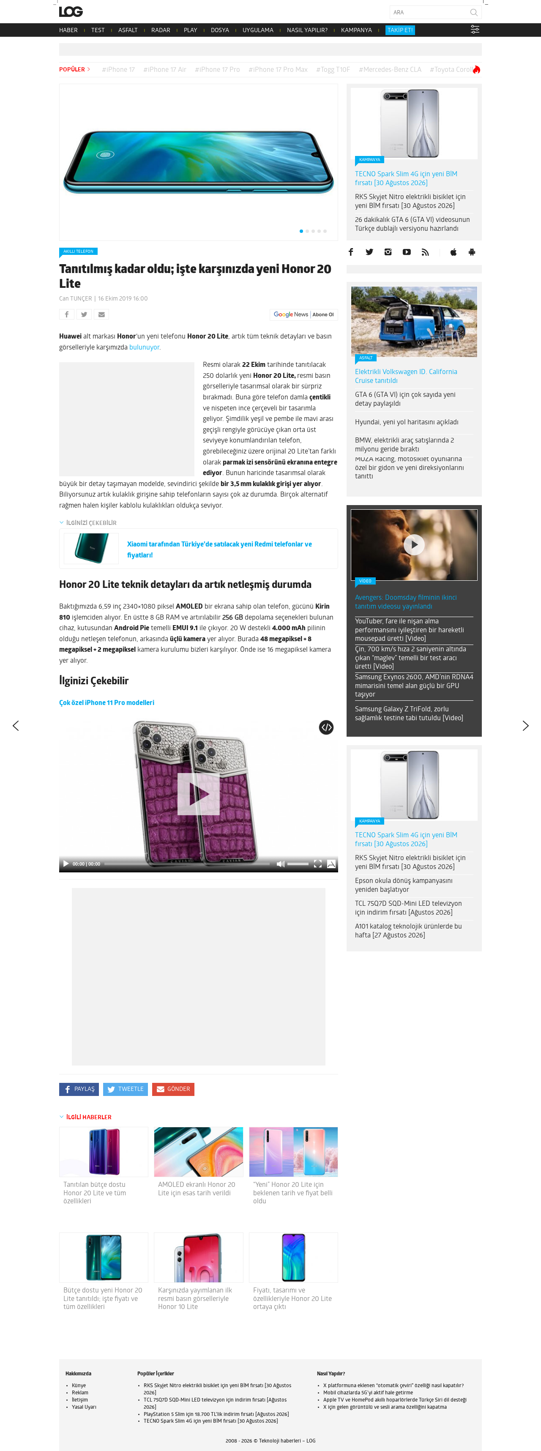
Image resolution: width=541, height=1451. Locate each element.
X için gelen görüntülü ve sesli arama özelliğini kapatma (385, 1407)
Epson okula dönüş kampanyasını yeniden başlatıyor (404, 886)
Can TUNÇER (75, 299)
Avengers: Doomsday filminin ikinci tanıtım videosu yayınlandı (406, 602)
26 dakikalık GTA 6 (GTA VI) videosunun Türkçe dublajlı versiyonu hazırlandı (412, 224)
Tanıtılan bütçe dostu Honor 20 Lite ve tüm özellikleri (94, 1193)
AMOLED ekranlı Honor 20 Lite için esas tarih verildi (196, 1189)
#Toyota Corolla (453, 70)
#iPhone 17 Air (164, 70)
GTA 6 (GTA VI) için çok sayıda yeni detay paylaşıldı (405, 399)
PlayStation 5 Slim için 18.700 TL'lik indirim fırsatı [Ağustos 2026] (216, 1414)
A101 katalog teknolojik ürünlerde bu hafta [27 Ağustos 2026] (408, 931)
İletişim (80, 1400)
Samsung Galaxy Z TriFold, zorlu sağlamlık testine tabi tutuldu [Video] (409, 714)
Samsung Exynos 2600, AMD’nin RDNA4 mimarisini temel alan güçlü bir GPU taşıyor (414, 686)
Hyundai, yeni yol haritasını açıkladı (407, 422)
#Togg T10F (333, 70)
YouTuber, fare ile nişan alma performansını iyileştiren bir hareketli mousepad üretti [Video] (409, 630)
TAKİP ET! (400, 30)
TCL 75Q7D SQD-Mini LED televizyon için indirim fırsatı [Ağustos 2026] (408, 908)
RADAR (160, 30)
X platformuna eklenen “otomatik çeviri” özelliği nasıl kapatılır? (393, 1385)
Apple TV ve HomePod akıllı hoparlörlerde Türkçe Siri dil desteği (395, 1400)
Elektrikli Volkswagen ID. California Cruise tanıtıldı (406, 377)
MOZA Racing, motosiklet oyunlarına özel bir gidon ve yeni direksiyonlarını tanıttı (409, 468)
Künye (79, 1385)
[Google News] (304, 315)
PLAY (190, 30)
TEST (98, 30)
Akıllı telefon (78, 251)
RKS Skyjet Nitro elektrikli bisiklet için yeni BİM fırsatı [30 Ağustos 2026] (410, 202)
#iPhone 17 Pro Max (278, 70)
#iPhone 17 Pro (217, 70)
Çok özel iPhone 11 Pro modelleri (106, 703)
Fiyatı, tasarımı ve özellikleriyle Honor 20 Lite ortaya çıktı (292, 1298)
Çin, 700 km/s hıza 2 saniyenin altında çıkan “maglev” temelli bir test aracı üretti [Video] (410, 658)
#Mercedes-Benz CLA (390, 70)
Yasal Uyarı (84, 1407)
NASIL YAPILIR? (307, 30)
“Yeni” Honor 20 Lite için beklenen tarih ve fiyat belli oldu (293, 1193)
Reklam (80, 1393)
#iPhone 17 (118, 70)
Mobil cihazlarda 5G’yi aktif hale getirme (368, 1393)
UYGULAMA (258, 30)
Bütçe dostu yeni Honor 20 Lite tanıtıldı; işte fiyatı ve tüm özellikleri (102, 1298)
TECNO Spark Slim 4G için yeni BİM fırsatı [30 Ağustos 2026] (406, 179)
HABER (68, 30)
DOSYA (220, 30)
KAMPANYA (356, 30)
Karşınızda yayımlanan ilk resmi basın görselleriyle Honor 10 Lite (195, 1298)
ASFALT (128, 30)
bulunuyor (144, 347)
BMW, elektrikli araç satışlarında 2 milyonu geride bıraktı (404, 445)
